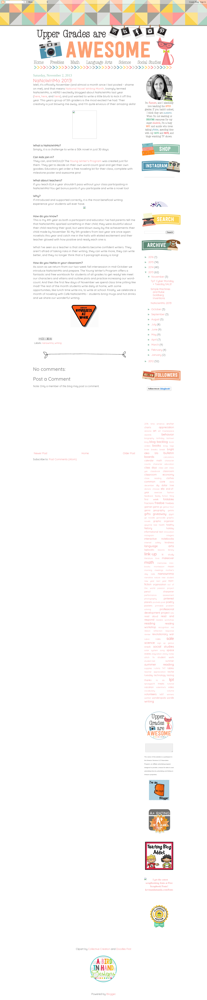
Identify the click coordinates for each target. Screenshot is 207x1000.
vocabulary (149, 691)
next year (161, 581)
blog (146, 442)
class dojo (150, 467)
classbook (155, 471)
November (158, 276)
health (162, 525)
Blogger (110, 994)
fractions (149, 503)
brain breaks (151, 449)
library (171, 550)
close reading (152, 478)
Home (85, 453)
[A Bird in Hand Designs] (103, 982)
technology (160, 675)
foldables (168, 499)
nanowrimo (48, 343)
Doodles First (123, 949)
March (155, 344)
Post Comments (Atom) (63, 459)
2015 (151, 262)
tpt (171, 679)
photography (150, 598)
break (162, 449)
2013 (151, 272)
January (156, 354)
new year (149, 581)
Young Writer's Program (86, 161)
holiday (170, 528)
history (148, 528)
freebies (169, 503)
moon (171, 566)
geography (159, 510)
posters (148, 605)
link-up (150, 553)
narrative (148, 577)
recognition (163, 627)
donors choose (151, 489)
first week (151, 499)
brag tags (168, 446)
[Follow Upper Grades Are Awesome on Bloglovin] (159, 389)
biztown (170, 438)
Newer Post (40, 453)
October (156, 309)
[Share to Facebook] (48, 338)
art (154, 430)
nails (153, 574)
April (154, 339)
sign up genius (165, 643)
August (155, 319)
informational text (153, 531)
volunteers (150, 694)
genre (147, 510)
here (37, 96)
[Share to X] (45, 338)
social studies (163, 646)
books (156, 445)
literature (148, 558)
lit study (168, 554)
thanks (148, 680)
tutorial (170, 684)
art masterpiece (166, 431)
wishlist (147, 698)
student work (166, 657)
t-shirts (157, 668)
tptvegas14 (149, 684)
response (169, 631)
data (171, 482)
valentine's (161, 687)
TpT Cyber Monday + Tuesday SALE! (162, 282)
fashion (170, 492)
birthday (160, 438)
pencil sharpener (159, 591)
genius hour (168, 507)
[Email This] (40, 338)
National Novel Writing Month (85, 88)
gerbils (171, 510)
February (157, 349)
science (149, 642)
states (147, 653)
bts (156, 453)
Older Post (129, 453)
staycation (157, 654)
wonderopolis (159, 697)
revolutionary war (163, 634)
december (149, 485)
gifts (147, 514)
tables (170, 668)
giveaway (159, 514)
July (154, 324)
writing (58, 343)
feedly (158, 496)
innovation (169, 532)
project (165, 612)
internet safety (152, 542)
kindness (169, 542)
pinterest (169, 598)
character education (163, 464)
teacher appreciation (155, 672)
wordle (170, 697)
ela (162, 488)
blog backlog (158, 442)
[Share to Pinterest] (50, 338)
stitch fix (149, 657)
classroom (168, 471)
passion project (165, 588)
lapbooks (149, 549)
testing (170, 675)
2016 (151, 257)
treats (161, 683)
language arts (159, 546)
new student (168, 577)
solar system (151, 650)
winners (170, 694)
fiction (165, 496)
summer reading (159, 664)
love (157, 558)
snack (147, 646)
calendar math (153, 460)
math (149, 562)
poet (163, 602)
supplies (148, 668)
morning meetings (153, 570)
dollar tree (168, 485)
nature (157, 577)
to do (160, 680)
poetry (170, 602)
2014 (151, 267)
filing (172, 496)
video (171, 687)
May (154, 334)
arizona (147, 431)
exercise (158, 492)
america (160, 424)
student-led (149, 661)
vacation (149, 687)
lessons (161, 550)
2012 (151, 361)
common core (154, 481)
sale (170, 638)
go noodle (149, 517)
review (147, 634)
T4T (164, 668)
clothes (170, 478)
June (154, 329)
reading (149, 623)
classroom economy (159, 474)
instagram (149, 535)
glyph (171, 514)
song (162, 650)
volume (170, 691)
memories (162, 563)
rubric (147, 639)
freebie (159, 503)
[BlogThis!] (42, 338)
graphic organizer (163, 521)
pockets (156, 602)
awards (147, 435)
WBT (162, 694)
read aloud (151, 616)
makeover (168, 558)
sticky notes (168, 654)
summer (169, 661)
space (170, 650)
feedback (148, 496)
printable (159, 605)
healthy (170, 524)
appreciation (166, 427)
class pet (163, 468)
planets (148, 602)
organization (159, 584)
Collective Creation (99, 949)
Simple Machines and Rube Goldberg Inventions (160, 293)
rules (158, 639)
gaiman (148, 506)
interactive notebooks (159, 538)
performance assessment (159, 595)
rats (172, 613)
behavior (168, 434)
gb (161, 507)
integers (170, 535)
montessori (159, 566)
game (156, 506)
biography (149, 438)
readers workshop (165, 620)
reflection (157, 631)
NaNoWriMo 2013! (161, 303)
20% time (149, 424)
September (158, 314)
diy (157, 485)
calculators (168, 457)
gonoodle (160, 517)
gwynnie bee (150, 525)
